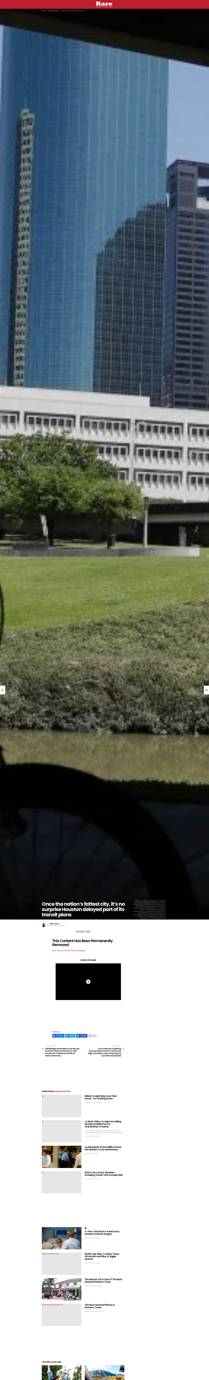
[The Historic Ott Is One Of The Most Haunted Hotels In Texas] (61, 1289)
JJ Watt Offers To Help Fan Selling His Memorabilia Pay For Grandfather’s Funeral (103, 1124)
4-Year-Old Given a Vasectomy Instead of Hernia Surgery (102, 1233)
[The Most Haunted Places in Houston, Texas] (61, 1315)
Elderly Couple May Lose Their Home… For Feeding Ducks (101, 1097)
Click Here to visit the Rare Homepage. (68, 950)
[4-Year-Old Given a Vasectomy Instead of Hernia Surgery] (61, 1238)
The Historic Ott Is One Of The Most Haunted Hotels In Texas (103, 1281)
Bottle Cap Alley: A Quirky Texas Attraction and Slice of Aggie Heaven (102, 1256)
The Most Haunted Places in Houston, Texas (100, 1306)
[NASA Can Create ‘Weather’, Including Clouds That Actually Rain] (61, 1182)
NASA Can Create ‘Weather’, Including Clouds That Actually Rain (104, 1174)
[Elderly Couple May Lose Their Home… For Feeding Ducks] (61, 1106)
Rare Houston (80, 931)
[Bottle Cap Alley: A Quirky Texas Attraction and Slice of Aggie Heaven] (61, 1264)
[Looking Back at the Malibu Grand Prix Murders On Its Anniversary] (61, 1157)
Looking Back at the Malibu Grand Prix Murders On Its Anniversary (103, 1148)
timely (88, 931)
